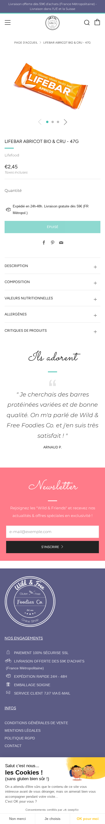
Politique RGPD (20, 738)
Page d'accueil (26, 42)
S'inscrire (50, 547)
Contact (13, 746)
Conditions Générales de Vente (36, 723)
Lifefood (12, 155)
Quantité (13, 190)
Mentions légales (23, 731)
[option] (52, 83)
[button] (47, 122)
